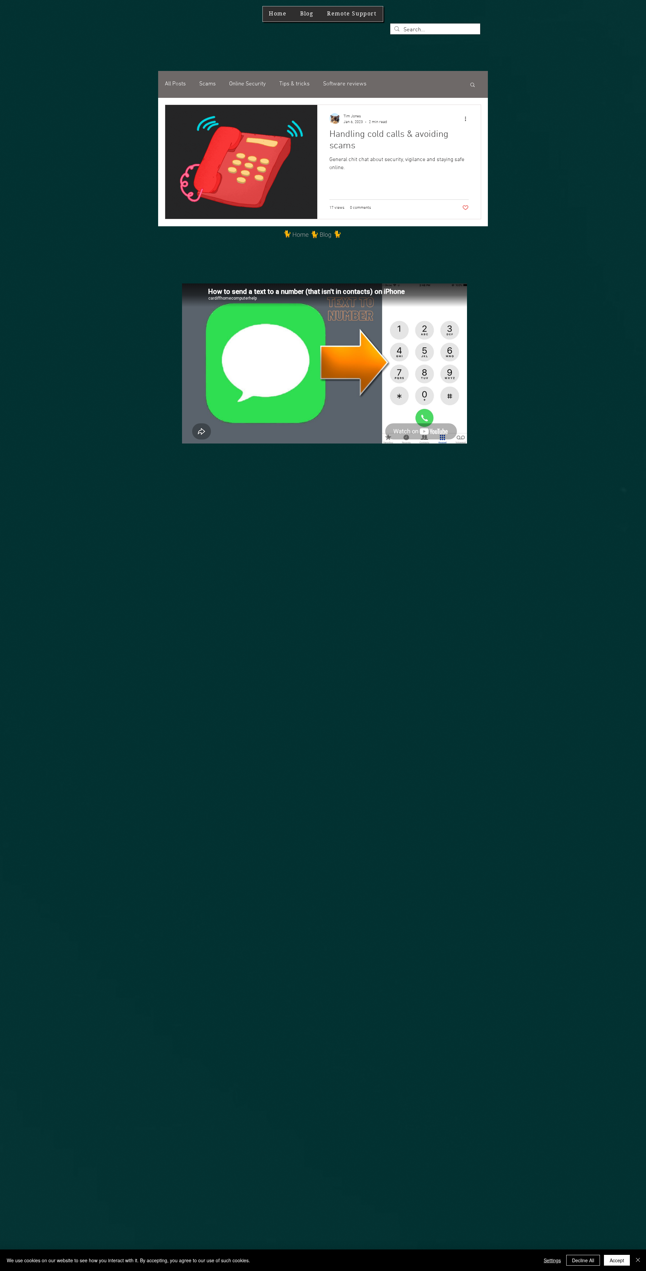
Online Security (247, 84)
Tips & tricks (294, 84)
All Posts (175, 84)
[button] (472, 85)
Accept (617, 1260)
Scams (207, 84)
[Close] (638, 1260)
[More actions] (468, 119)
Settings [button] (552, 1260)
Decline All (583, 1260)
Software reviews (344, 84)
